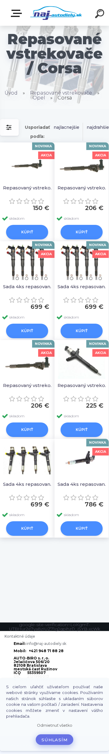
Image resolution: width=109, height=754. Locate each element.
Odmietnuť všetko (54, 725)
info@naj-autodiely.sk (46, 643)
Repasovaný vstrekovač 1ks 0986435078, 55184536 (29, 385)
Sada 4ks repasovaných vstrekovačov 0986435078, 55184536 (29, 286)
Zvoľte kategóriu (17, 13)
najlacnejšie (66, 127)
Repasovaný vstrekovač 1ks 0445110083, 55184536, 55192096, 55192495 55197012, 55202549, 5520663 (29, 188)
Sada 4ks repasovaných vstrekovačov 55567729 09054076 (29, 484)
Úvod (11, 93)
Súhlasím (54, 739)
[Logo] (56, 13)
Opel (39, 98)
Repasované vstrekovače (61, 93)
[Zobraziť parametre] (9, 127)
